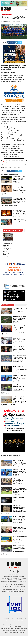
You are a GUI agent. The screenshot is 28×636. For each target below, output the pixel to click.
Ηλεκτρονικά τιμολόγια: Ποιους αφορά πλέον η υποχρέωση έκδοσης (19, 339)
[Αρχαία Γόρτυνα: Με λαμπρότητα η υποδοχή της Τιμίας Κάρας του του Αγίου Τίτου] (6, 369)
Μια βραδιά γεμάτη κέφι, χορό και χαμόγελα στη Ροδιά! (19, 499)
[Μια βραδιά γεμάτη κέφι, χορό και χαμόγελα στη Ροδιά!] (6, 500)
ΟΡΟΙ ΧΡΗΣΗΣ (16, 618)
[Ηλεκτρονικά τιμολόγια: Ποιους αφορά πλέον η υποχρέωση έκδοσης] (6, 340)
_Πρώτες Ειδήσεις (6, 14)
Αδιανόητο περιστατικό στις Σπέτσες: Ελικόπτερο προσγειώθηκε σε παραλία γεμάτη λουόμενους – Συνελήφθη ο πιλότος (20, 358)
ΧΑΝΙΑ (18, 167)
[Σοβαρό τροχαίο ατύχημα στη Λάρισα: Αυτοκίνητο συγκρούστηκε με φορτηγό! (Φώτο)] (6, 539)
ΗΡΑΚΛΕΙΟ (6, 167)
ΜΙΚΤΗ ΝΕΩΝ (12, 167)
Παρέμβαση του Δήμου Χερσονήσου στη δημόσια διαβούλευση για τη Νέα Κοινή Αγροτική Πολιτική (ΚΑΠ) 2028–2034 (20, 519)
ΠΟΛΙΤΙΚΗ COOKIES (18, 620)
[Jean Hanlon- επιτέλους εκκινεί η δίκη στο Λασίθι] (6, 222)
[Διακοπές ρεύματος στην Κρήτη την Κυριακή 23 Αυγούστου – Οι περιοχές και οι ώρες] (6, 378)
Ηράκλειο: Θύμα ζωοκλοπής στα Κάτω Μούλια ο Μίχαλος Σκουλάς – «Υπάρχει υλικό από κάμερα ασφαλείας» (20, 508)
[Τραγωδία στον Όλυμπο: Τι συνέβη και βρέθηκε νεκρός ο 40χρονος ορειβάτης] (6, 319)
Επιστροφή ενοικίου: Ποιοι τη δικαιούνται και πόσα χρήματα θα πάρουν (20, 310)
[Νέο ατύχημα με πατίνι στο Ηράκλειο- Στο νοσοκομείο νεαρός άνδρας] (6, 179)
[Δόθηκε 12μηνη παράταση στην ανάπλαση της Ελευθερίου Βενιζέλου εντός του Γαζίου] (6, 481)
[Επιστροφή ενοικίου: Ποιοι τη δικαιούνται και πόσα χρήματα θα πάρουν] (6, 311)
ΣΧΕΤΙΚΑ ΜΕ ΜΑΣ (6, 618)
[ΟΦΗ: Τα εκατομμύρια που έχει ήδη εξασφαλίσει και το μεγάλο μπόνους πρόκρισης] (6, 490)
